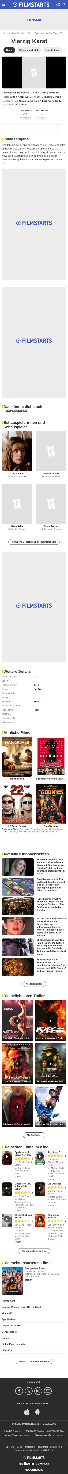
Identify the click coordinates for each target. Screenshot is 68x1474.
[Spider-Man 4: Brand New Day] (7, 1158)
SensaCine (30, 1430)
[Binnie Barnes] (51, 504)
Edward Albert (38, 100)
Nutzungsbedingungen (49, 1447)
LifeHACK (7, 1350)
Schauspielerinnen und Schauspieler (24, 424)
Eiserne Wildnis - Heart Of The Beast (21, 1307)
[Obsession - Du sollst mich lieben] (7, 1189)
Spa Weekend (9, 1319)
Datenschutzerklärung (25, 1450)
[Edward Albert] (51, 451)
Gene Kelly (54, 100)
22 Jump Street (17, 826)
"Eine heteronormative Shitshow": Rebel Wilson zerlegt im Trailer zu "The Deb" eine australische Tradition (50, 904)
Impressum (30, 1447)
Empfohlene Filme (24, 33)
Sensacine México (45, 1435)
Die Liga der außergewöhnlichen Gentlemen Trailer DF (51, 1081)
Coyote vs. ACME (11, 1325)
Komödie (53, 92)
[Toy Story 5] (40, 1158)
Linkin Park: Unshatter (14, 1344)
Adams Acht (8, 1301)
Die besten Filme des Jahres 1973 (36, 829)
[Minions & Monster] (40, 1220)
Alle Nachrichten (34, 984)
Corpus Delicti (9, 1332)
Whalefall (7, 1313)
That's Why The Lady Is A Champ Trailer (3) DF (18, 1038)
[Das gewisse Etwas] (12, 1281)
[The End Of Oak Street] (7, 1220)
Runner (6, 1338)
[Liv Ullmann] (17, 451)
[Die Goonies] (51, 804)
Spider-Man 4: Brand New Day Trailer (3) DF (18, 1124)
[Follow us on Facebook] (19, 1391)
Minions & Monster (53, 1216)
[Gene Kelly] (17, 504)
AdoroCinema (13, 1435)
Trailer (18, 1177)
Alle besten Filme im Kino (34, 1251)
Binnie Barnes (51, 526)
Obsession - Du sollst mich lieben (23, 1186)
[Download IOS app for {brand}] (29, 1411)
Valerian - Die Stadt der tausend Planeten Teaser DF (51, 1124)
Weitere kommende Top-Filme (34, 1361)
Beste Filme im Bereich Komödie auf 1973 (37, 832)
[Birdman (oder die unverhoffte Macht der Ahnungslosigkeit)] (51, 757)
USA (36, 677)
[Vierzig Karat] (34, 72)
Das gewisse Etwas (35, 1268)
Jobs (19, 1447)
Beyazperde (52, 1430)
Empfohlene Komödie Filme (46, 33)
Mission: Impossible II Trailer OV (51, 1038)
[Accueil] (31, 4)
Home (6, 33)
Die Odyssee (54, 1183)
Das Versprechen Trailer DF (17, 1081)
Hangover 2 (17, 778)
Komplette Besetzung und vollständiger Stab (34, 542)
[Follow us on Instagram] (38, 1391)
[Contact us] (48, 1391)
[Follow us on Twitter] (29, 1391)
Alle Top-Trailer (34, 1135)
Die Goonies (51, 826)
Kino (13, 33)
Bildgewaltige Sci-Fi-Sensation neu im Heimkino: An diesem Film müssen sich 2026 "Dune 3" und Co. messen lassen (51, 965)
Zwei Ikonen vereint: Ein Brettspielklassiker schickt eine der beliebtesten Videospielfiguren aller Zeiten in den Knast (51, 885)
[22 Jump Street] (17, 804)
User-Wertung (26, 111)
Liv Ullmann (22, 100)
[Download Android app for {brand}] (39, 1411)
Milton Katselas (19, 96)
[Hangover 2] (17, 757)
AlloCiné (7, 1430)
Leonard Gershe (51, 96)
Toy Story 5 (54, 1152)
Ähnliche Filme (16, 732)
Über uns (10, 1447)
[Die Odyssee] (40, 1189)
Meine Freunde (42, 111)
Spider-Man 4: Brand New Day (23, 1153)
